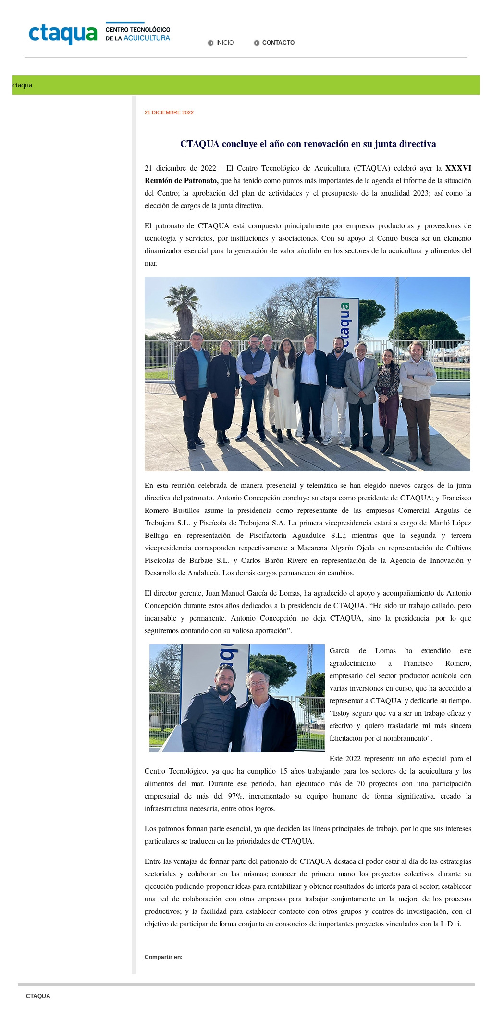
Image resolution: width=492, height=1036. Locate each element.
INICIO (224, 42)
